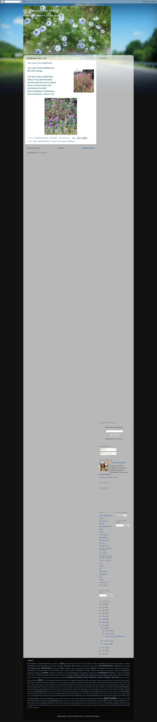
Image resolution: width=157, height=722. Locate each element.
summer (122, 701)
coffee (124, 682)
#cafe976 (89, 663)
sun (33, 703)
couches (41, 684)
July (51, 691)
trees (43, 705)
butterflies (39, 682)
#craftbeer (127, 663)
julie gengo (103, 571)
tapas (82, 703)
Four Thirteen (108, 687)
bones (94, 680)
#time (128, 675)
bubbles (123, 680)
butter (29, 682)
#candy (95, 663)
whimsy (99, 705)
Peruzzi (41, 695)
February (107, 641)
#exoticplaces (52, 666)
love (100, 577)
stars (105, 701)
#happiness (117, 666)
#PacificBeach (95, 670)
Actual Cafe (123, 677)
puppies (120, 695)
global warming (31, 689)
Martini (97, 691)
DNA (64, 684)
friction (114, 687)
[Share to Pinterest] (86, 138)
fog (100, 569)
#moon (127, 668)
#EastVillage (31, 666)
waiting (72, 705)
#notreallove (66, 670)
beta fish (74, 680)
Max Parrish (110, 691)
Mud (86, 693)
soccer (69, 700)
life (84, 691)
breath (104, 680)
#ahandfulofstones (106, 515)
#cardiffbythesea (102, 663)
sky (129, 698)
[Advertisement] (114, 94)
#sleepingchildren (83, 673)
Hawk (82, 689)
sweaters (71, 703)
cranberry (47, 684)
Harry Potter (76, 689)
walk (76, 705)
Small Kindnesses (45, 700)
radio (28, 698)
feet (40, 687)
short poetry (62, 141)
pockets (90, 695)
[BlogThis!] (79, 138)
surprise (60, 703)
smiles (61, 700)
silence (125, 698)
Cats (72, 682)
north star (118, 693)
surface (56, 703)
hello (94, 689)
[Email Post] (73, 138)
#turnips (29, 677)
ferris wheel (49, 687)
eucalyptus (122, 684)
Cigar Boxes (109, 682)
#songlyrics (112, 673)
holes (102, 689)
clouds (121, 682)
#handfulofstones (44, 141)
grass (48, 689)
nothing (123, 693)
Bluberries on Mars (40, 10)
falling (37, 687)
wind (109, 705)
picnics (64, 695)
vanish (58, 705)
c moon (58, 682)
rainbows (36, 698)
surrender (66, 703)
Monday (35, 693)
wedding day (88, 705)
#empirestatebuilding (42, 666)
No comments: (64, 138)
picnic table (58, 695)
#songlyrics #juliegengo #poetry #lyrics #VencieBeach (90, 675)
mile (28, 693)
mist (31, 693)
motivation (77, 693)
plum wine (85, 695)
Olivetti (128, 693)
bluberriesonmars (119, 463)
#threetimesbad (121, 675)
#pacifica (87, 670)
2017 (104, 613)
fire (77, 687)
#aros (35, 141)
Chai (75, 682)
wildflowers (71, 141)
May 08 (108, 634)
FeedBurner (119, 439)
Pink (77, 695)
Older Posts (88, 148)
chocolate (99, 682)
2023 (104, 604)
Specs (77, 700)
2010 (104, 654)
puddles (115, 695)
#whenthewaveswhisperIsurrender (51, 677)
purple (128, 695)
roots (57, 698)
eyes (34, 687)
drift (94, 684)
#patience (102, 670)
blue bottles (86, 680)
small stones (54, 701)
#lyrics (101, 532)
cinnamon (115, 682)
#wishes (63, 677)
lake (66, 691)
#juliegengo (46, 668)
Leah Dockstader (72, 691)
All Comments (107, 453)
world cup (30, 707)
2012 (104, 648)
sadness (73, 698)
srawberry (100, 700)
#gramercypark (89, 666)
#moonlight (30, 670)
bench (69, 680)
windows (113, 705)
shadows (93, 698)
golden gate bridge (41, 689)
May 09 (108, 631)
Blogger (96, 716)
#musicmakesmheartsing (56, 670)
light (86, 691)
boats (91, 680)
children (94, 682)
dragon (91, 684)
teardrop (95, 703)
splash (85, 700)
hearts (86, 689)
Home (61, 148)
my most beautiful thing (94, 693)
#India (128, 666)
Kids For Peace (57, 691)
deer (56, 684)
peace (37, 695)
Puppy (124, 695)
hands (67, 689)
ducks (97, 684)
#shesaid (66, 673)
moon (44, 693)
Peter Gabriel (51, 695)
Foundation (103, 553)
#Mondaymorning (119, 668)
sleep (32, 701)
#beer (78, 663)
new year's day (110, 693)
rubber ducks (66, 698)
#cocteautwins (119, 663)
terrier (99, 703)
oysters (29, 695)
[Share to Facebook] (84, 138)
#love (101, 529)
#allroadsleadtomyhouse (45, 663)
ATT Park (46, 680)
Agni (128, 677)
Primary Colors (108, 695)
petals (45, 695)
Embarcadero (114, 684)
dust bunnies (103, 684)
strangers (110, 700)
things (121, 703)
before (65, 680)
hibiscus (98, 689)
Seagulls (87, 698)
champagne (80, 682)
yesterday (36, 707)
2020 (104, 607)
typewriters (53, 705)
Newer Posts (33, 148)
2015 (104, 619)
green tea (53, 689)
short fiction (103, 582)
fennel (43, 687)
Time (28, 705)
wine (118, 705)
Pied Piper (69, 695)
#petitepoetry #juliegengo (34, 673)
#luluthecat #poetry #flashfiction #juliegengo (78, 668)
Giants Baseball (125, 687)
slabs (28, 700)
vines (61, 705)
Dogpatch (71, 684)
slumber (37, 700)
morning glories (57, 693)
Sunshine (50, 703)
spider (81, 700)
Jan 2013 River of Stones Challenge (105, 557)
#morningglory (39, 670)
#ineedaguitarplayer (33, 668)
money (40, 693)
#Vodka (34, 677)
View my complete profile (108, 477)
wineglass (123, 705)
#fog (82, 666)
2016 (104, 616)
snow (65, 700)
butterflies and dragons (49, 682)
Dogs (76, 684)
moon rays (49, 693)
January (107, 644)
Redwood (49, 698)
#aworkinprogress (71, 663)
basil (62, 680)
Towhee (35, 705)
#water (39, 677)
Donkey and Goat (83, 684)
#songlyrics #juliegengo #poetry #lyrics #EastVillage (57, 675)
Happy (71, 689)
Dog (67, 685)
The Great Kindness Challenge (110, 703)
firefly (84, 687)
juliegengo (103, 574)
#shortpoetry (103, 546)
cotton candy (35, 684)
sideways (120, 698)
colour (29, 684)
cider (104, 682)
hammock (59, 689)
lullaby (93, 691)
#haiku (101, 524)
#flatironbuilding (76, 666)
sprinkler (89, 700)
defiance (60, 684)
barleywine (52, 680)
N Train (103, 693)
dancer (52, 684)
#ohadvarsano (79, 670)
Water (79, 705)
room (54, 698)
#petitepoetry (104, 540)
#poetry (102, 543)
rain (31, 698)
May (105, 628)
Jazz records (31, 691)
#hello (123, 666)
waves (83, 705)
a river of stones (105, 560)
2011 (104, 651)
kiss (63, 691)
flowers (54, 141)
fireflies (81, 687)
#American (56, 663)
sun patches (38, 703)
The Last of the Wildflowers (39, 63)
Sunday (44, 703)
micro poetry (125, 691)
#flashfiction (103, 521)
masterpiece (103, 691)
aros (100, 563)
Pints (80, 695)
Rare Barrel (42, 698)
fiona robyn (73, 687)
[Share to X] (82, 138)
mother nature (70, 693)
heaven (90, 689)
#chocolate (111, 663)
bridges (109, 680)
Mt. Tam (82, 693)
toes (31, 705)
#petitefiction (103, 537)
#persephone (109, 670)
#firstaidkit (60, 666)
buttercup (33, 682)
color (128, 682)
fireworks (88, 687)
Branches (99, 680)
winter (128, 705)
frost (118, 687)
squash (94, 700)
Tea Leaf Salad (88, 703)
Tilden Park (126, 703)
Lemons (80, 691)
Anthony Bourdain (32, 680)
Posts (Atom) (42, 153)
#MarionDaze (101, 668)
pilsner (74, 695)
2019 (104, 610)
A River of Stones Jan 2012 (105, 549)
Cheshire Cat (88, 682)
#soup (110, 675)
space (73, 700)
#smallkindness (93, 673)
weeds (94, 705)
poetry (101, 580)
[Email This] (77, 138)
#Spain (114, 675)
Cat (61, 682)
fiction (101, 566)
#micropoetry (104, 535)
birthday (80, 680)
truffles (47, 705)
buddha (128, 680)
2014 (104, 622)
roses (60, 698)
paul (33, 695)
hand (63, 689)
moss (63, 693)
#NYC (73, 670)
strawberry (116, 700)
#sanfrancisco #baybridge (56, 673)
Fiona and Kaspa (65, 687)
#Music (46, 670)
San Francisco (80, 698)
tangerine (77, 703)
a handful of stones (74, 677)
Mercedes (117, 691)
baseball (58, 680)
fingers (58, 687)
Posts (104, 449)
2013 (104, 625)
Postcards (101, 695)
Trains (40, 705)
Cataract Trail (67, 682)
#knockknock (55, 668)
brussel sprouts (115, 680)
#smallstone (103, 673)
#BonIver (83, 663)
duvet (108, 684)
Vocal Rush (67, 705)
